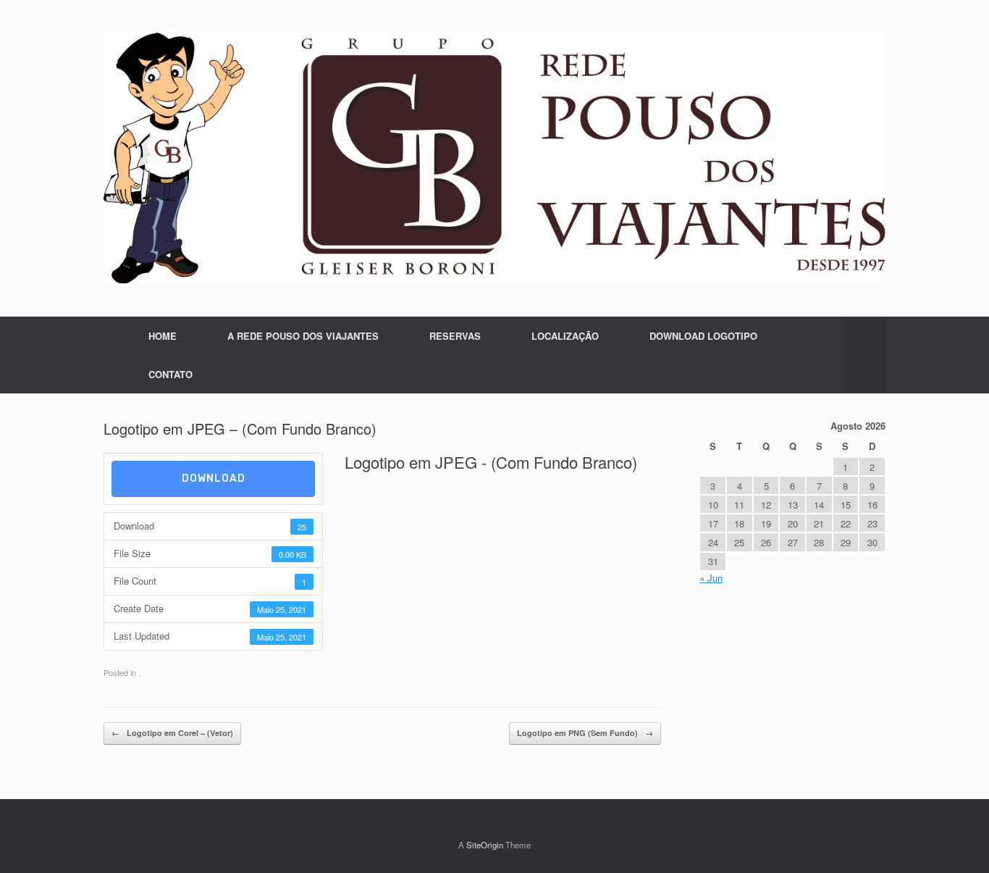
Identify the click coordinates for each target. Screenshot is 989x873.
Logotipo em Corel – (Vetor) (172, 732)
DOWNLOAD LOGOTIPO (703, 336)
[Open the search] (864, 355)
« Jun (711, 578)
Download (213, 478)
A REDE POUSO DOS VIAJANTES (303, 336)
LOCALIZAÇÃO (565, 336)
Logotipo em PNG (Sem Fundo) (585, 732)
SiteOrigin (484, 845)
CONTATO (170, 374)
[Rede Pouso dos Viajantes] (494, 158)
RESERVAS (455, 336)
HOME (162, 336)
